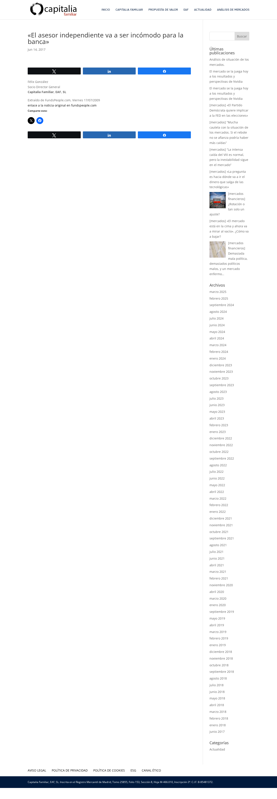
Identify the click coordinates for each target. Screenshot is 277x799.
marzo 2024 (217, 345)
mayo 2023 (217, 412)
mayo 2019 (217, 618)
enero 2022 (217, 512)
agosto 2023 (218, 392)
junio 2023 (217, 405)
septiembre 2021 (221, 538)
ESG (133, 770)
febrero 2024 (218, 352)
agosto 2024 (218, 312)
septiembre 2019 (221, 612)
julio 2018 (216, 685)
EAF (186, 9)
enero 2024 (217, 358)
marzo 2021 (217, 572)
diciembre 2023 (220, 365)
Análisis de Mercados (233, 9)
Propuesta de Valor (163, 9)
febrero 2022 (218, 505)
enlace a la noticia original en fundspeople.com (62, 105)
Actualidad (202, 9)
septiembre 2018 (221, 672)
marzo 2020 (217, 598)
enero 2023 (217, 432)
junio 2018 (217, 692)
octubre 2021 (219, 532)
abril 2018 (216, 705)
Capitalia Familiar (129, 9)
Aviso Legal (37, 770)
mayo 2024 (217, 332)
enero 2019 (217, 645)
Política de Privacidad (70, 770)
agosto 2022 (218, 465)
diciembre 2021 (220, 518)
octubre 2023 (219, 378)
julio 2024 (216, 318)
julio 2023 (216, 398)
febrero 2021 (218, 578)
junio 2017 (217, 732)
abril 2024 (216, 338)
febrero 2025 (218, 298)
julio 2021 (216, 552)
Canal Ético (151, 770)
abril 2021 (216, 565)
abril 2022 (216, 492)
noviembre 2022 (221, 445)
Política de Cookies (109, 770)
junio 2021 (217, 558)
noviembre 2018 (221, 658)
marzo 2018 (217, 712)
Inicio (105, 9)
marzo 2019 (217, 632)
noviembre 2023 (221, 372)
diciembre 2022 (220, 438)
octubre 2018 (219, 665)
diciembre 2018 (220, 652)
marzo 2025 (217, 292)
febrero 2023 (218, 425)
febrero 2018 (218, 718)
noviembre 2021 (221, 525)
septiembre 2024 (221, 305)
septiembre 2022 (221, 458)
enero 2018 (217, 725)
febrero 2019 (218, 638)
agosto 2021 (218, 545)
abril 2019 (216, 625)
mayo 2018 (217, 698)
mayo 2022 (217, 485)
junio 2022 (217, 478)
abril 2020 (216, 592)
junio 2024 (217, 325)
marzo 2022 (217, 498)
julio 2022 (216, 472)
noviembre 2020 (221, 585)
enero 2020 (217, 605)
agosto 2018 (218, 678)
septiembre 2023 (221, 385)
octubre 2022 (219, 452)
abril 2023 (216, 418)
